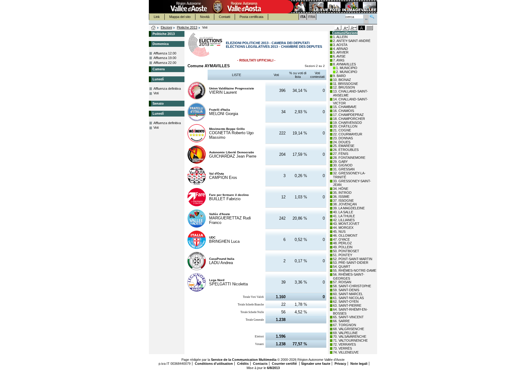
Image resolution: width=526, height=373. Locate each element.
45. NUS (339, 231)
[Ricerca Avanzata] (372, 16)
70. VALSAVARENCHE (349, 336)
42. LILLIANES (344, 220)
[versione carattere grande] (345, 28)
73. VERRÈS (342, 348)
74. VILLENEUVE (346, 352)
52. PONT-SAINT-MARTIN (352, 259)
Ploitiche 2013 (187, 27)
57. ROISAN (342, 282)
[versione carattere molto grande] (353, 28)
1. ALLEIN (340, 37)
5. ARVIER (341, 52)
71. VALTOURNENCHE (350, 340)
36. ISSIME (341, 196)
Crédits (243, 363)
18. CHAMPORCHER (349, 118)
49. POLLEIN (342, 247)
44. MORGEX (343, 227)
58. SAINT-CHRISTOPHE (352, 286)
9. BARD (339, 76)
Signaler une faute (315, 363)
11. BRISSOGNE (345, 83)
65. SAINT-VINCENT (348, 317)
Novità (204, 17)
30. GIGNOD (342, 165)
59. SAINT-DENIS (346, 290)
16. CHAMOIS (343, 111)
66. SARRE (341, 321)
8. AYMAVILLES (344, 64)
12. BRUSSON (344, 87)
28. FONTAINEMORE (349, 157)
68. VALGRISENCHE (348, 329)
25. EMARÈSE (343, 146)
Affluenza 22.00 (164, 62)
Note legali (358, 363)
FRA (311, 17)
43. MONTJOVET (346, 223)
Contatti (224, 17)
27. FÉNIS (340, 153)
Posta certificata (251, 17)
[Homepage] (153, 28)
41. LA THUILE (344, 216)
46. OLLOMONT (345, 235)
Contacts (260, 363)
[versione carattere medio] (338, 28)
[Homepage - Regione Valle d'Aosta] (217, 6)
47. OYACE (341, 239)
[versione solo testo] (369, 28)
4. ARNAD (340, 49)
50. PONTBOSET (346, 251)
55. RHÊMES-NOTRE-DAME (354, 270)
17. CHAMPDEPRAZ (348, 115)
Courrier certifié (285, 363)
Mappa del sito (180, 17)
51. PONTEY (342, 255)
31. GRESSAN (344, 169)
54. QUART (341, 266)
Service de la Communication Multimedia (243, 359)
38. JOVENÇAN (345, 204)
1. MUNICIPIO (346, 68)
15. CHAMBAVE (344, 107)
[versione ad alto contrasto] (361, 28)
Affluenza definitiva (167, 88)
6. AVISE (339, 56)
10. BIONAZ (342, 80)
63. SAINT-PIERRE (347, 305)
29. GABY (340, 161)
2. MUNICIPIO (346, 72)
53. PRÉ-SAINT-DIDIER (350, 262)
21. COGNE (342, 130)
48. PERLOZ (342, 243)
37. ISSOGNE (343, 200)
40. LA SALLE (343, 212)
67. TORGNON (344, 325)
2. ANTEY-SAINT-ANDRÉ (351, 41)
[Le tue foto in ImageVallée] (331, 6)
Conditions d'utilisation (214, 363)
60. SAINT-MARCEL (348, 294)
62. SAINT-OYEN (346, 301)
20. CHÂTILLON (345, 126)
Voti (156, 93)
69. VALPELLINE (345, 333)
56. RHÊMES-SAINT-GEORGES (348, 276)
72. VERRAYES (344, 344)
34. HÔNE (340, 188)
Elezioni (166, 27)
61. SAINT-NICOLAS (348, 298)
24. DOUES (341, 142)
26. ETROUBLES (346, 150)
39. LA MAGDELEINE (349, 208)
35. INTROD (342, 192)
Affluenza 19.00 (164, 58)
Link (157, 17)
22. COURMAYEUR (347, 134)
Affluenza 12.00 (164, 53)
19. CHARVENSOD (347, 122)
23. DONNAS (343, 138)
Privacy (340, 363)
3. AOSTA (340, 45)
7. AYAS (338, 60)
